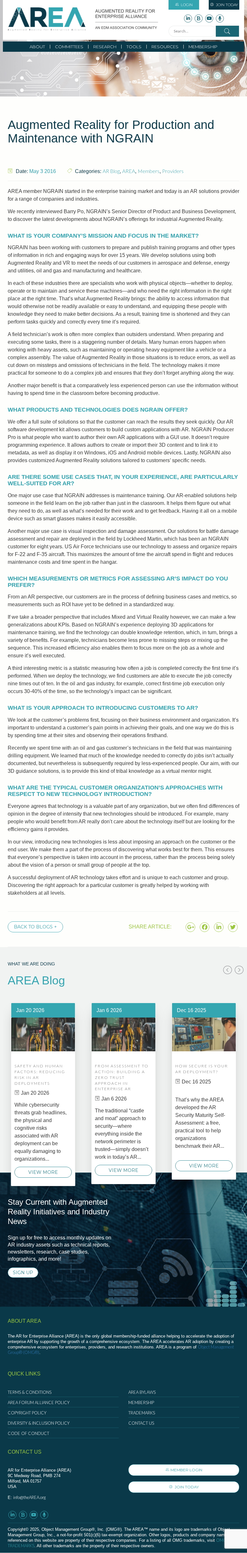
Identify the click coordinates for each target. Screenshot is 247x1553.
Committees (69, 46)
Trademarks (141, 1412)
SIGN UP (23, 1272)
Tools (134, 46)
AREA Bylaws (142, 1392)
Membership (202, 46)
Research (104, 46)
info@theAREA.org (29, 1497)
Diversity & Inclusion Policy (38, 1423)
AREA (128, 171)
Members (149, 171)
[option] (43, 1094)
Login (187, 4)
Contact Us (141, 1423)
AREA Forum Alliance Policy (38, 1402)
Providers (173, 171)
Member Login (186, 1469)
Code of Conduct (28, 1433)
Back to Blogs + (35, 927)
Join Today (226, 4)
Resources (164, 46)
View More (43, 1172)
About (37, 46)
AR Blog (111, 171)
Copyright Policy (27, 1412)
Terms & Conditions (29, 1392)
